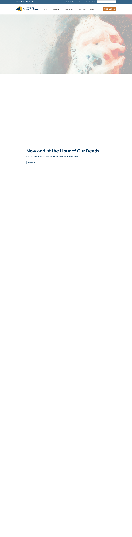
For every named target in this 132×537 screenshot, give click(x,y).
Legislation (56, 9)
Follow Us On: (20, 2)
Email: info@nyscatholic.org (75, 2)
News (45, 9)
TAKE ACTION (109, 9)
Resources (81, 9)
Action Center (69, 9)
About (92, 9)
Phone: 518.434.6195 (90, 2)
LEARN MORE (31, 162)
